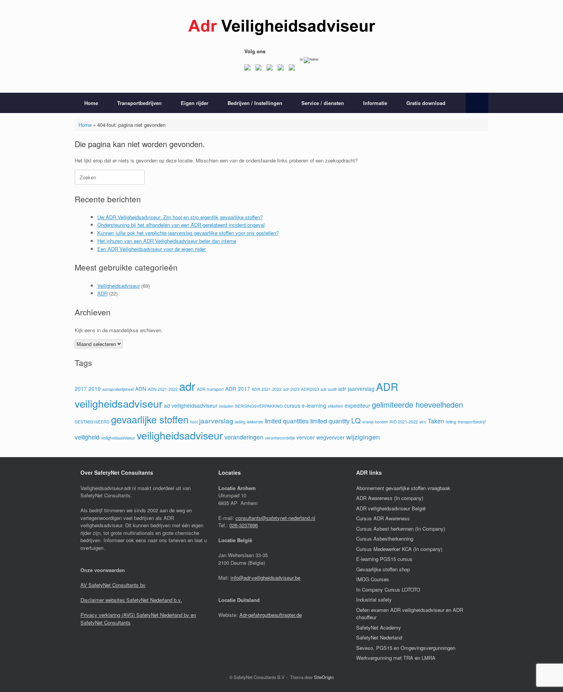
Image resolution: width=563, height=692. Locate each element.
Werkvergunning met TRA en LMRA (395, 657)
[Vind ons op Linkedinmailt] (271, 69)
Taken (436, 421)
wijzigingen (363, 436)
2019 (94, 388)
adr (187, 386)
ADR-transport (210, 389)
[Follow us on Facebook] (249, 69)
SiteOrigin (324, 677)
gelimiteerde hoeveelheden (417, 404)
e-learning (314, 405)
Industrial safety (374, 599)
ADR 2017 (237, 388)
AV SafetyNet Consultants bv (113, 585)
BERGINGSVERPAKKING (259, 406)
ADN (140, 388)
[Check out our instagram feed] (293, 69)
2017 (81, 388)
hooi (194, 422)
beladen (226, 406)
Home (91, 103)
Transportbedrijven (139, 103)
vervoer (305, 437)
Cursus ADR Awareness (383, 518)
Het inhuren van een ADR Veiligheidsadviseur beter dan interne (166, 240)
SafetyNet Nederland (379, 637)
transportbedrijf (472, 422)
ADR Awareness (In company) (389, 498)
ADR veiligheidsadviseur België (391, 508)
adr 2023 (291, 389)
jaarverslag (216, 420)
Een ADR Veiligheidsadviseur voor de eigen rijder (151, 249)
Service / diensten (322, 103)
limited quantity (330, 421)
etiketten (335, 406)
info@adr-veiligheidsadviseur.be (265, 577)
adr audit (329, 389)
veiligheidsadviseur (180, 435)
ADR (102, 293)
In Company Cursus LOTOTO (388, 589)
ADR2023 (310, 389)
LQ (356, 420)
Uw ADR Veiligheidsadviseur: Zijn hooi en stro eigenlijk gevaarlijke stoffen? (180, 217)
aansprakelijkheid (118, 389)
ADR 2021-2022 (267, 389)
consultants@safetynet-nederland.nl (275, 517)
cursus (292, 405)
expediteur (357, 405)
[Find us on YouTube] (282, 69)
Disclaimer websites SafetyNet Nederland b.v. (131, 599)
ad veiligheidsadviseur (191, 405)
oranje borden (375, 422)
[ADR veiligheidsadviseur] (281, 27)
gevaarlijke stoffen (149, 419)
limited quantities (287, 421)
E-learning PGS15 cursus (384, 558)
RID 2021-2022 (404, 422)
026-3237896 (243, 525)
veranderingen (243, 437)
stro (422, 422)
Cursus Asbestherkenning (384, 538)
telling (451, 422)
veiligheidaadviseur (118, 438)
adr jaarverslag (356, 388)
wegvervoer (330, 437)
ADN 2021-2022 (163, 389)
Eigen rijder (194, 103)
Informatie (375, 103)
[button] (477, 103)
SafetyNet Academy (378, 627)
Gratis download (425, 103)
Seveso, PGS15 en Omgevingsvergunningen (405, 647)
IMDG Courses (372, 579)
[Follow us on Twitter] (260, 69)
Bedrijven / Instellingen (254, 103)
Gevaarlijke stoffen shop (383, 569)
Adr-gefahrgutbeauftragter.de (270, 614)
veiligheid (87, 437)
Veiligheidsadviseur (118, 285)
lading (240, 422)
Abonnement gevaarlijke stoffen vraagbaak (403, 488)
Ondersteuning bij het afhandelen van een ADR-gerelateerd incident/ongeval (181, 224)
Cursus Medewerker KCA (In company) (399, 549)
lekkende (255, 422)
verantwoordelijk (280, 438)
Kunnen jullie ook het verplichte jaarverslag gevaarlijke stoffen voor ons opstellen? (188, 232)
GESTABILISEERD (92, 422)
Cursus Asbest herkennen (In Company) (400, 528)
